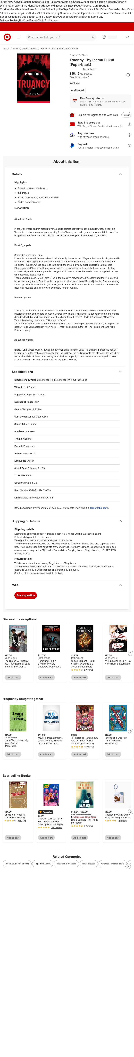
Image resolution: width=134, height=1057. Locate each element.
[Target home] (7, 37)
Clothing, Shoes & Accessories (80, 1)
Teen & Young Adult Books (64, 48)
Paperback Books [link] (42, 863)
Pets (13, 9)
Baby (70, 5)
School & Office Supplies (48, 9)
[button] (83, 69)
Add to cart (77, 90)
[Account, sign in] (110, 37)
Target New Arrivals (11, 1)
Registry (14, 20)
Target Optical (81, 13)
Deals (93, 13)
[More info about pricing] (128, 75)
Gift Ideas (32, 13)
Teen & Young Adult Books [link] (17, 863)
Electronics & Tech (90, 9)
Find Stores (51, 20)
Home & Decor (106, 1)
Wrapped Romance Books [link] (112, 863)
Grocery (37, 5)
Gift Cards (44, 13)
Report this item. (99, 507)
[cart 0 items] (127, 37)
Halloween (56, 1)
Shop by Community (61, 13)
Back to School (31, 1)
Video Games (109, 9)
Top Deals (22, 16)
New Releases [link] (88, 863)
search (93, 37)
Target (6, 48)
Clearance (102, 13)
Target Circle (37, 20)
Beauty (78, 5)
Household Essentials (54, 5)
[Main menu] (18, 37)
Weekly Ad (56, 16)
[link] (83, 69)
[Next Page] (130, 653)
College (45, 1)
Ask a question (26, 595)
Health (20, 9)
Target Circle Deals (39, 16)
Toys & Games (71, 9)
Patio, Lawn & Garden (20, 5)
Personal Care (90, 5)
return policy (29, 573)
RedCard (24, 20)
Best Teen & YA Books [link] (66, 863)
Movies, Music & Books (25, 48)
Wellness (29, 9)
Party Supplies (18, 13)
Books (44, 48)
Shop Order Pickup (73, 16)
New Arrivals (116, 13)
